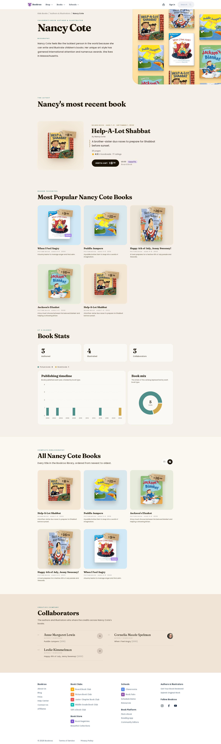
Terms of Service (67, 741)
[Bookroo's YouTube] (175, 706)
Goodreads (105, 154)
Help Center (43, 700)
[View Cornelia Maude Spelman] (170, 636)
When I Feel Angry (48, 248)
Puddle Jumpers (93, 248)
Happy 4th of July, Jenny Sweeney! (150, 248)
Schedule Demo (128, 699)
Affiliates (42, 709)
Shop (48, 4)
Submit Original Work (170, 692)
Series (68, 235)
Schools (72, 4)
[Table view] (164, 461)
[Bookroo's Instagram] (162, 706)
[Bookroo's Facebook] (169, 706)
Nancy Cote (100, 136)
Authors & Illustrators (60, 13)
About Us (42, 688)
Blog (40, 692)
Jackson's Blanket (48, 307)
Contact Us (43, 705)
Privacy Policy (87, 741)
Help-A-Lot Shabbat (120, 131)
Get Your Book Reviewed (172, 688)
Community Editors (130, 722)
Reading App (127, 718)
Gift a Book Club (78, 709)
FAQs (40, 697)
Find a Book (126, 714)
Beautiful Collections (80, 726)
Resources (126, 703)
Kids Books (43, 13)
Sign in (172, 4)
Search (184, 4)
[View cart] (164, 5)
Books (60, 4)
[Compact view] (170, 461)
